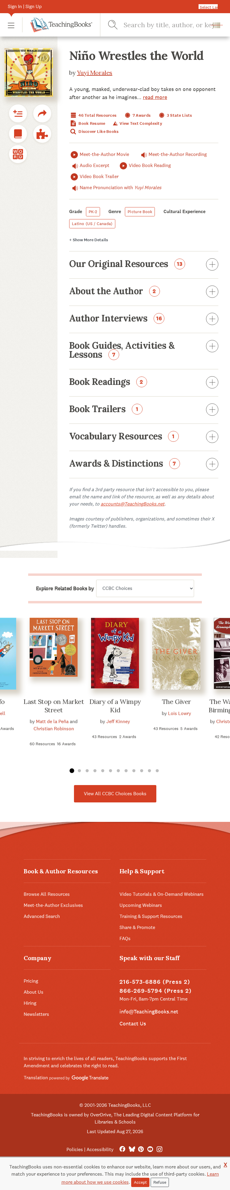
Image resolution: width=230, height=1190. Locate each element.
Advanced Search (42, 916)
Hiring (30, 1003)
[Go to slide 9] (134, 771)
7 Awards (141, 115)
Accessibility (100, 1149)
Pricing (31, 981)
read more (155, 97)
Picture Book (140, 211)
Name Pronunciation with (120, 187)
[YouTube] (150, 1149)
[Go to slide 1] (72, 771)
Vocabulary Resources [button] (122, 437)
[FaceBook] (122, 1149)
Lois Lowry (179, 713)
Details (88, 240)
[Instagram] (159, 1149)
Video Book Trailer (99, 176)
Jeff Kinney (118, 721)
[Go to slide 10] (142, 771)
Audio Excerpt (94, 165)
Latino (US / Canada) (92, 223)
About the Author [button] (112, 291)
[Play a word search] (18, 154)
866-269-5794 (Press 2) (155, 991)
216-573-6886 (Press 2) (154, 982)
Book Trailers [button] (103, 409)
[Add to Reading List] (18, 113)
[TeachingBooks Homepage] (57, 24)
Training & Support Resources (150, 916)
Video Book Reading (150, 165)
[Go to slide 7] (118, 771)
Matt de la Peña (52, 721)
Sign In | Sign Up (25, 6)
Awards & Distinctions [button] (122, 464)
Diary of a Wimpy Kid (115, 705)
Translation (36, 1077)
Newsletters (36, 1014)
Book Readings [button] (106, 382)
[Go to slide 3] (87, 771)
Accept (140, 1182)
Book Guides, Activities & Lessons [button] (121, 350)
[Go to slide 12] (157, 771)
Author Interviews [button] (115, 319)
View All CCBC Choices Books (115, 793)
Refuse (159, 1182)
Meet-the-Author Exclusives (53, 905)
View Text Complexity (140, 123)
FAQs (125, 938)
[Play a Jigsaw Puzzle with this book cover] (42, 134)
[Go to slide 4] (95, 771)
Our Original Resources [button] (126, 264)
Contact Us (132, 1023)
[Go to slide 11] (149, 771)
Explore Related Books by (65, 588)
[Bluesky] (132, 1149)
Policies (74, 1149)
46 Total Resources (97, 115)
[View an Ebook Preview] (18, 134)
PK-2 (93, 211)
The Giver (176, 701)
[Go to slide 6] (111, 771)
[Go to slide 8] (126, 771)
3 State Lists (179, 115)
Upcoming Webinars (140, 905)
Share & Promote (137, 927)
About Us (33, 992)
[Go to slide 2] (79, 771)
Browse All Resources (47, 894)
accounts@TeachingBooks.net (132, 504)
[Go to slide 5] (103, 771)
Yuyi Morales (94, 72)
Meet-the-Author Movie (104, 154)
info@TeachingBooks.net (148, 1011)
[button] (11, 25)
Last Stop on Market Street (53, 705)
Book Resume (91, 123)
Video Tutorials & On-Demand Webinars (161, 894)
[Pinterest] (141, 1149)
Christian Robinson (54, 728)
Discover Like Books (98, 131)
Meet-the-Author (178, 154)
